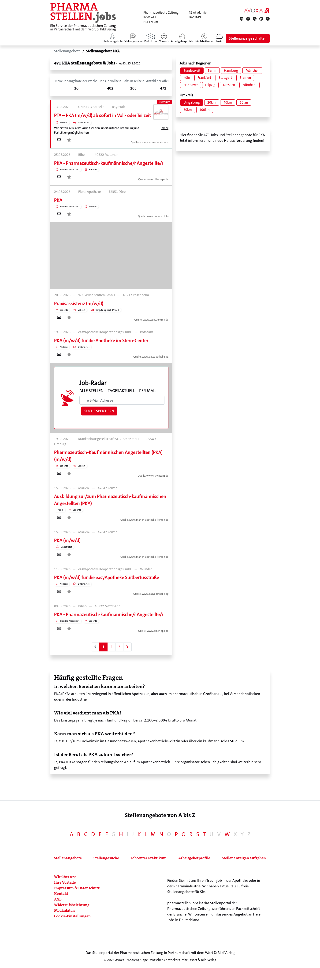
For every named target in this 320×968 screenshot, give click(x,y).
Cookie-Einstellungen (72, 916)
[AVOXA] (257, 10)
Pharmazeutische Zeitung (161, 13)
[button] (219, 38)
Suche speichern (99, 410)
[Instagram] (241, 19)
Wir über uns (65, 876)
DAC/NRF (195, 17)
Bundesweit (191, 70)
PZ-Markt (149, 17)
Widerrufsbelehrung (71, 904)
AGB (58, 899)
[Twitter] (255, 19)
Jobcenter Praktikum (149, 858)
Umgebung (191, 102)
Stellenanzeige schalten (248, 38)
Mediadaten (64, 910)
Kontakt (61, 893)
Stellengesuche (106, 858)
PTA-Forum (150, 22)
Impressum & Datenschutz (77, 888)
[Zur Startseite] (83, 17)
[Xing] (268, 19)
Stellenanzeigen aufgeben (244, 858)
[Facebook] (248, 19)
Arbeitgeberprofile (194, 858)
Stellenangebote (68, 858)
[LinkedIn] (261, 19)
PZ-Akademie (198, 13)
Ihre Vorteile (65, 882)
